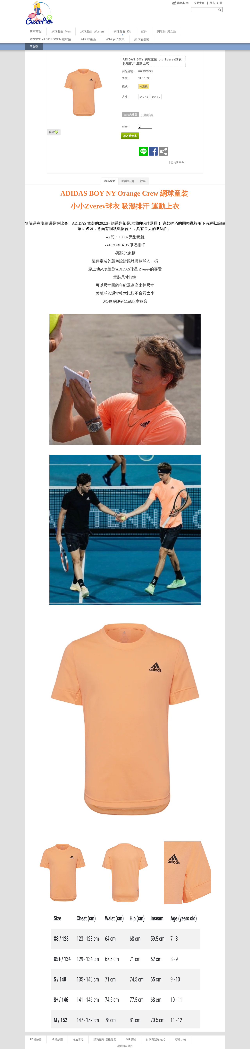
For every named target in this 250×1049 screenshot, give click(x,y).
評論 (143, 181)
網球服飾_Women (92, 31)
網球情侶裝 (141, 39)
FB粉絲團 (36, 1039)
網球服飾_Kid (122, 31)
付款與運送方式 (155, 1039)
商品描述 (109, 181)
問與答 (127, 181)
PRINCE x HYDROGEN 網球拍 (50, 39)
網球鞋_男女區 (166, 31)
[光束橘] (143, 86)
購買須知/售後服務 (105, 1039)
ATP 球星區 (88, 39)
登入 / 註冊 (216, 2)
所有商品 (36, 31)
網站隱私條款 (125, 1046)
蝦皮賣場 (78, 1039)
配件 (144, 31)
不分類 (34, 46)
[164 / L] (156, 96)
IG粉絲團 (57, 1039)
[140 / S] (143, 96)
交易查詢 (199, 2)
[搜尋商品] (220, 10)
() (182, 2)
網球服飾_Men (61, 31)
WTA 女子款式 (115, 39)
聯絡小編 (180, 1039)
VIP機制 (131, 1039)
